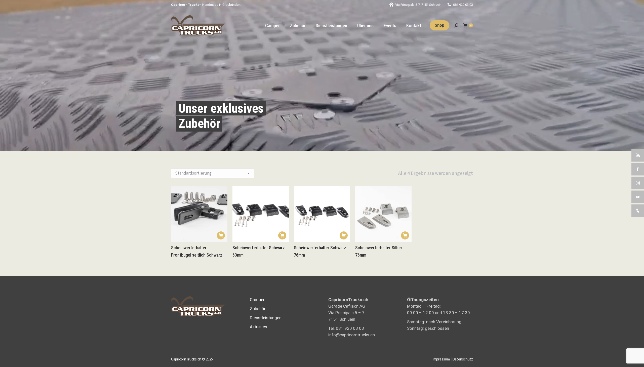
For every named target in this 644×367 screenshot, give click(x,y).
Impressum (441, 359)
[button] (221, 235)
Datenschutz (462, 359)
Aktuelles (258, 326)
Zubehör (258, 308)
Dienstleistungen (265, 317)
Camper (257, 299)
